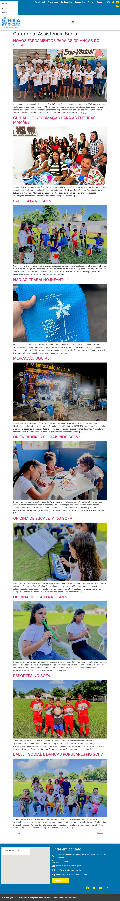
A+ (93, 2)
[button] (73, 22)
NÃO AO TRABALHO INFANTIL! (41, 279)
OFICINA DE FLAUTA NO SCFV (40, 597)
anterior (17, 833)
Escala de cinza (66, 2)
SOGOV (4, 13)
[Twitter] (113, 2)
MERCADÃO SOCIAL (31, 358)
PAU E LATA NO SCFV (32, 201)
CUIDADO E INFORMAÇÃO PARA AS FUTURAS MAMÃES (54, 120)
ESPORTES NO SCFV (31, 675)
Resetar (100, 2)
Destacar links (80, 2)
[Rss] (117, 6)
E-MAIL (4, 8)
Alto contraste (53, 2)
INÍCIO (4, 3)
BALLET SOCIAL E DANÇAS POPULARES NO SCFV (58, 754)
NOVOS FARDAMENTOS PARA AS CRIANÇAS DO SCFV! (56, 42)
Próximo (102, 833)
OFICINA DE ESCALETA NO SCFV (43, 518)
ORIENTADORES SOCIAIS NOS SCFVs (47, 437)
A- (89, 2)
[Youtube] (117, 2)
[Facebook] (108, 2)
